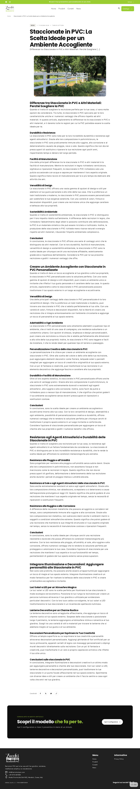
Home (9, 16)
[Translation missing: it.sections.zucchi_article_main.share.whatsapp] (51, 693)
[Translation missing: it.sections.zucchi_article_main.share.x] (46, 693)
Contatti (95, 765)
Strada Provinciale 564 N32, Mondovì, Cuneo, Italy (26, 777)
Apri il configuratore (112, 722)
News (94, 768)
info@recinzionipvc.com (17, 772)
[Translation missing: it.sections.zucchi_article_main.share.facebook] (40, 693)
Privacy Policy (119, 759)
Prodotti (95, 762)
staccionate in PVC (74, 113)
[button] (119, 8)
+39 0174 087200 (15, 775)
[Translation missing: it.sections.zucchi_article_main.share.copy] (56, 693)
